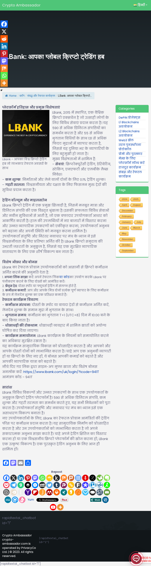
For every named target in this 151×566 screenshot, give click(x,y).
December (127, 210)
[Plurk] (71, 478)
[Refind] (15, 500)
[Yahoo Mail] (28, 492)
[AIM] (107, 485)
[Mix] (64, 478)
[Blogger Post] (6, 492)
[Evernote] (107, 478)
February (127, 216)
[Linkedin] (20, 478)
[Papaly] (85, 492)
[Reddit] (4, 39)
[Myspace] (42, 485)
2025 (135, 199)
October (126, 245)
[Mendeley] (49, 492)
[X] (13, 478)
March (136, 228)
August (137, 205)
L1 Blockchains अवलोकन (129, 124)
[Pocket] (6, 485)
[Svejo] (22, 500)
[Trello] (92, 485)
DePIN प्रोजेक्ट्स (129, 117)
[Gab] (20, 485)
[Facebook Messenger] (35, 485)
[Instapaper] (20, 492)
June (124, 228)
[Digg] (105, 500)
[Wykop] (99, 485)
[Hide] (1, 90)
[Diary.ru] (13, 492)
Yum (31, 499)
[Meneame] (78, 492)
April (124, 205)
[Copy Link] (71, 485)
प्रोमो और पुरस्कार (130, 154)
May (124, 233)
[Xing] (64, 492)
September (128, 250)
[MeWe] (8, 500)
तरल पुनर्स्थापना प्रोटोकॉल (130, 147)
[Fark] (78, 485)
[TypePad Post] (92, 492)
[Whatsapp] (42, 478)
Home (13, 95)
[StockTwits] (99, 492)
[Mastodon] (35, 478)
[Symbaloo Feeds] (78, 478)
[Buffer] (28, 485)
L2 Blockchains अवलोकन (129, 133)
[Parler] (64, 485)
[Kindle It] (56, 478)
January (126, 222)
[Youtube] (53, 507)
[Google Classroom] (49, 478)
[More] (60, 507)
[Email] (107, 492)
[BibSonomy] (92, 478)
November (127, 239)
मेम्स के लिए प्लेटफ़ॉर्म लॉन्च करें (132, 160)
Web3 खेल (126, 140)
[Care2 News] (99, 478)
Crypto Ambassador (21, 5)
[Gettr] (85, 478)
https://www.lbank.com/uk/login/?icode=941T (61, 371)
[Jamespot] (42, 492)
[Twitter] (49, 485)
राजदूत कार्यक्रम (130, 167)
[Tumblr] (56, 485)
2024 (124, 199)
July (139, 222)
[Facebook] (6, 478)
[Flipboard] (35, 492)
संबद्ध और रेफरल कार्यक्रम (41, 95)
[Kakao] (71, 492)
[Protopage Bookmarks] (85, 485)
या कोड (64, 277)
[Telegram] (13, 485)
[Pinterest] (28, 478)
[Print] (56, 492)
